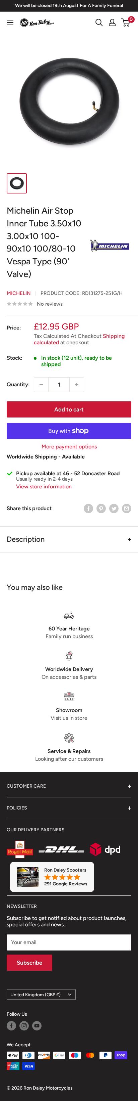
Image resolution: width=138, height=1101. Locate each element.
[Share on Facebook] (88, 508)
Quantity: (18, 384)
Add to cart (69, 409)
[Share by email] (126, 508)
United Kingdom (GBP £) (35, 994)
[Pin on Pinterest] (101, 508)
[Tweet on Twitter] (114, 508)
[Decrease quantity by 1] (41, 385)
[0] (126, 22)
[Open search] (99, 22)
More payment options (69, 446)
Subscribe (29, 962)
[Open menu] (10, 22)
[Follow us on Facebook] (11, 1025)
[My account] (112, 22)
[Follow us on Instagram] (24, 1025)
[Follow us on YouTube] (37, 1025)
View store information (44, 486)
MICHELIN (19, 293)
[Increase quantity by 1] (77, 385)
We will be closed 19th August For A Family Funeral (69, 5)
